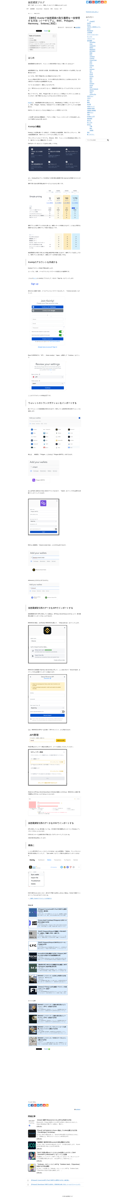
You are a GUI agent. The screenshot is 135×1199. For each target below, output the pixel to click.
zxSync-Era (93, 94)
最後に (31, 49)
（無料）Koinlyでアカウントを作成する (40, 898)
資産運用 (89, 118)
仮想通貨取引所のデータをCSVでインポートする (42, 47)
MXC (91, 78)
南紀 (91, 128)
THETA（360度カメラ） (94, 27)
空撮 (88, 114)
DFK (91, 62)
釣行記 (89, 124)
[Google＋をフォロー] (93, 2)
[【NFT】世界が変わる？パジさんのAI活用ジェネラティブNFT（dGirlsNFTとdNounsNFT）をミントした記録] (32, 1156)
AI (87, 20)
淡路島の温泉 (91, 108)
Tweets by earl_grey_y (92, 12)
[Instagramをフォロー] (99, 2)
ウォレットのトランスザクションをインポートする (42, 44)
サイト (35, 278)
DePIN (89, 23)
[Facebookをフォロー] (90, 2)
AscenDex (92, 42)
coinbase (92, 56)
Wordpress (90, 30)
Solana (92, 90)
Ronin (91, 85)
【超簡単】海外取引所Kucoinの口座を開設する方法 (53, 1142)
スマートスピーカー (92, 34)
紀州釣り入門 (91, 116)
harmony (92, 69)
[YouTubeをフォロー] (102, 2)
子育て (89, 98)
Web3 (88, 29)
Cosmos (56, 8)
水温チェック (91, 106)
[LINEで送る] (49, 30)
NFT (28, 8)
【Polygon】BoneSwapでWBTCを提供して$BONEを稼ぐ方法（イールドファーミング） (56, 1184)
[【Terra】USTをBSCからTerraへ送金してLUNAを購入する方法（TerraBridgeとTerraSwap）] (32, 1133)
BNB (91, 53)
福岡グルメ (90, 112)
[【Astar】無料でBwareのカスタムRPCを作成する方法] (32, 1123)
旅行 (88, 100)
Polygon (92, 83)
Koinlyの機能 (33, 40)
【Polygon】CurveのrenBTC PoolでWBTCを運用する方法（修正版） (50, 1180)
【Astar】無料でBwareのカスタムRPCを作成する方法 (54, 1120)
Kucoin (92, 76)
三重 (91, 126)
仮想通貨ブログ (36, 2)
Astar (91, 44)
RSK (91, 87)
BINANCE (92, 49)
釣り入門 (89, 122)
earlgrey (78, 1109)
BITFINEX (92, 51)
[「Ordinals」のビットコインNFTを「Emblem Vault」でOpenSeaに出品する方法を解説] (32, 1167)
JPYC (91, 72)
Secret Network (94, 89)
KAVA (91, 74)
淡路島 (91, 130)
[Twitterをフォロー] (87, 2)
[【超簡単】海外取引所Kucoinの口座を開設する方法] (32, 1145)
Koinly (30, 102)
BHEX (91, 47)
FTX (91, 67)
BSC (52, 8)
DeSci (89, 25)
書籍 (88, 102)
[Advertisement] (54, 1067)
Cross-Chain (39, 8)
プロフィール (91, 38)
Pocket (46, 30)
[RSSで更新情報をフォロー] (105, 2)
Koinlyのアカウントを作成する (37, 42)
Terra (91, 92)
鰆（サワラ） (91, 134)
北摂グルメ (90, 96)
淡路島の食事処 (91, 110)
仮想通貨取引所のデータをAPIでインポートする (42, 45)
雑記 (88, 132)
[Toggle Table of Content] (53, 36)
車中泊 (89, 120)
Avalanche (46, 8)
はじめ (31, 38)
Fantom (92, 65)
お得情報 (89, 32)
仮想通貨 (32, 8)
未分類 (89, 104)
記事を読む (39, 1126)
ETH (91, 63)
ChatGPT (92, 21)
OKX (91, 81)
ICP (61, 8)
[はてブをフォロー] (96, 2)
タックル (89, 36)
